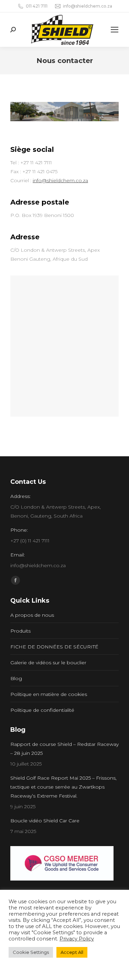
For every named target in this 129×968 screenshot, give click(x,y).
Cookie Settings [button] (31, 952)
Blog (16, 678)
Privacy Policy (77, 939)
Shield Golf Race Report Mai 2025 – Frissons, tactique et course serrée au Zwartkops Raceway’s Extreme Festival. (63, 787)
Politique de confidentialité (42, 710)
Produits (20, 631)
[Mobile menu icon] (114, 29)
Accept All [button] (72, 952)
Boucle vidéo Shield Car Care (44, 821)
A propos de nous (32, 615)
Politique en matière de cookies (48, 694)
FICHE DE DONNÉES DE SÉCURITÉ (54, 647)
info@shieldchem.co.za (60, 180)
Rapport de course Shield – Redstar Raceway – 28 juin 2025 (64, 748)
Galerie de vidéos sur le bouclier (48, 662)
